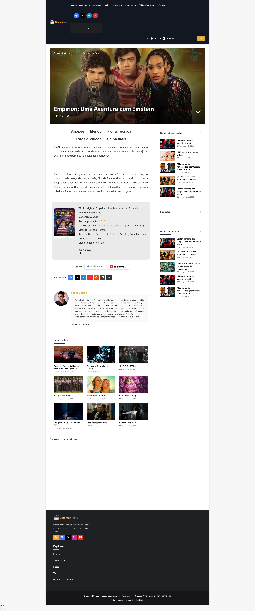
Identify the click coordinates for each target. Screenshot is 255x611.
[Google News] (95, 267)
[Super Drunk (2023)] (101, 384)
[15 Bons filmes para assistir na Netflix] (167, 144)
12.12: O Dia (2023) (127, 366)
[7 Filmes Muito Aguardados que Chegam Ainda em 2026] (167, 168)
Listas (56, 566)
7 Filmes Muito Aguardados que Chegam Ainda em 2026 (188, 167)
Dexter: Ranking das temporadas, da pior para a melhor (189, 191)
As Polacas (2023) (62, 396)
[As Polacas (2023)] (68, 384)
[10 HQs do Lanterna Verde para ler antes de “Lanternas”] (167, 267)
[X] (79, 324)
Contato (120, 600)
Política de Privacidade (134, 600)
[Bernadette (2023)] (133, 384)
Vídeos (56, 573)
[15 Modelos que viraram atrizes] (167, 156)
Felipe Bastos (79, 292)
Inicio (106, 5)
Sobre (113, 600)
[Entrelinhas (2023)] (133, 411)
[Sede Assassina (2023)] (101, 411)
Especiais (129, 5)
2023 (102, 221)
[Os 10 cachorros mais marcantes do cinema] (167, 180)
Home (58, 53)
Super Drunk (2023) (96, 396)
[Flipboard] (118, 267)
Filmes (162, 5)
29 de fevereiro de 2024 (110, 225)
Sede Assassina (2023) (97, 423)
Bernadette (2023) (127, 396)
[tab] (77, 131)
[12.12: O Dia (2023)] (133, 354)
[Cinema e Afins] (60, 21)
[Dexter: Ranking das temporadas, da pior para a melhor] (167, 192)
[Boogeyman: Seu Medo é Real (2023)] (68, 411)
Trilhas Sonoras (146, 5)
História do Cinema (63, 579)
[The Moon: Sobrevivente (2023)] (101, 354)
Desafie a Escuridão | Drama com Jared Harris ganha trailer (67, 367)
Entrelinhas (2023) (128, 423)
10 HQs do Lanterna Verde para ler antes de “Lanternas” (188, 266)
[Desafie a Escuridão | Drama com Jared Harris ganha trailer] (68, 354)
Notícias (116, 5)
